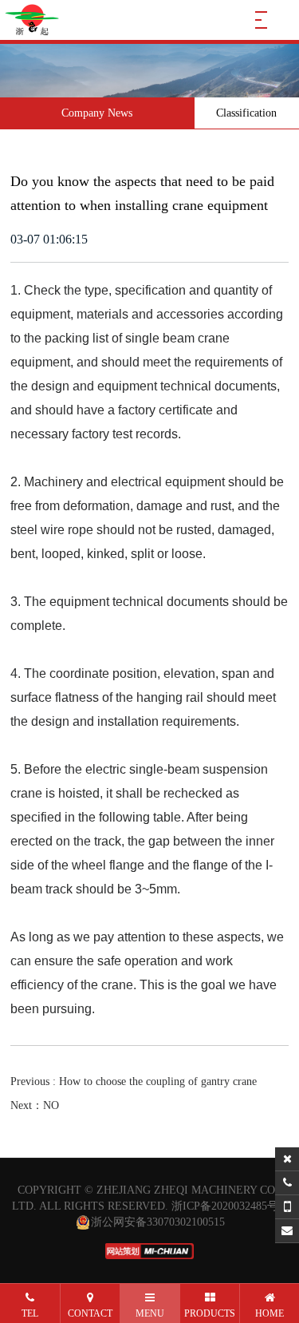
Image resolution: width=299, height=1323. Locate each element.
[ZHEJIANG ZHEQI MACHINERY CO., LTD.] (32, 20)
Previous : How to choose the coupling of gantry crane (133, 1081)
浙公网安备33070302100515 (158, 1222)
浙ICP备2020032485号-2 (229, 1206)
